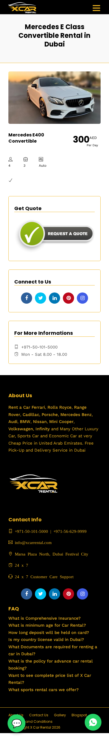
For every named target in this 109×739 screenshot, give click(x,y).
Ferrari (37, 407)
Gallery (60, 715)
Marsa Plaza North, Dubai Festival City (50, 554)
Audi (12, 421)
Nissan (40, 421)
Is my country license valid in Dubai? (46, 639)
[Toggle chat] (16, 723)
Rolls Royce (60, 407)
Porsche (49, 414)
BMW (24, 421)
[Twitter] (40, 298)
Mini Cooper (61, 421)
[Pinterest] (68, 298)
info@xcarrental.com (33, 542)
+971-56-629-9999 (70, 531)
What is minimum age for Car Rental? (47, 625)
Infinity (42, 428)
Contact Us (38, 715)
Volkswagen (20, 428)
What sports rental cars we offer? (43, 689)
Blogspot (79, 715)
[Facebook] (26, 298)
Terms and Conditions (33, 721)
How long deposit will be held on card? (48, 632)
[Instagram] (82, 298)
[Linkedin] (54, 298)
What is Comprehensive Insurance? (44, 618)
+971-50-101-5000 (30, 531)
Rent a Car (19, 407)
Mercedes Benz (75, 414)
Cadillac (30, 414)
